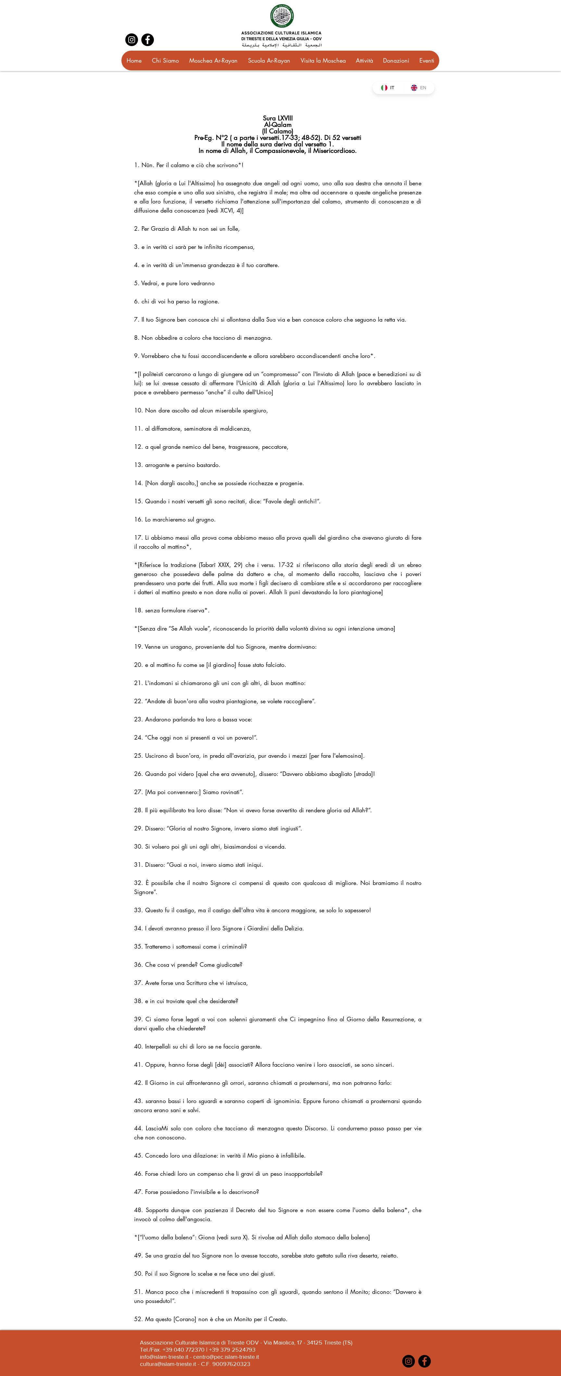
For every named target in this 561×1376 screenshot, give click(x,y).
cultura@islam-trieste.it (168, 1364)
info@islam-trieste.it (164, 1357)
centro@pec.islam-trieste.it (226, 1357)
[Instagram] (131, 39)
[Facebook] (147, 39)
